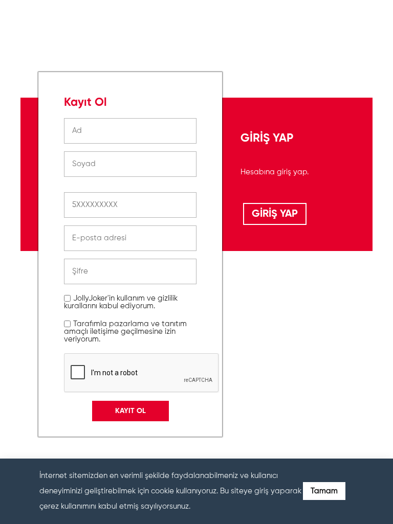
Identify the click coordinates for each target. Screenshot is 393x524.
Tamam (324, 491)
